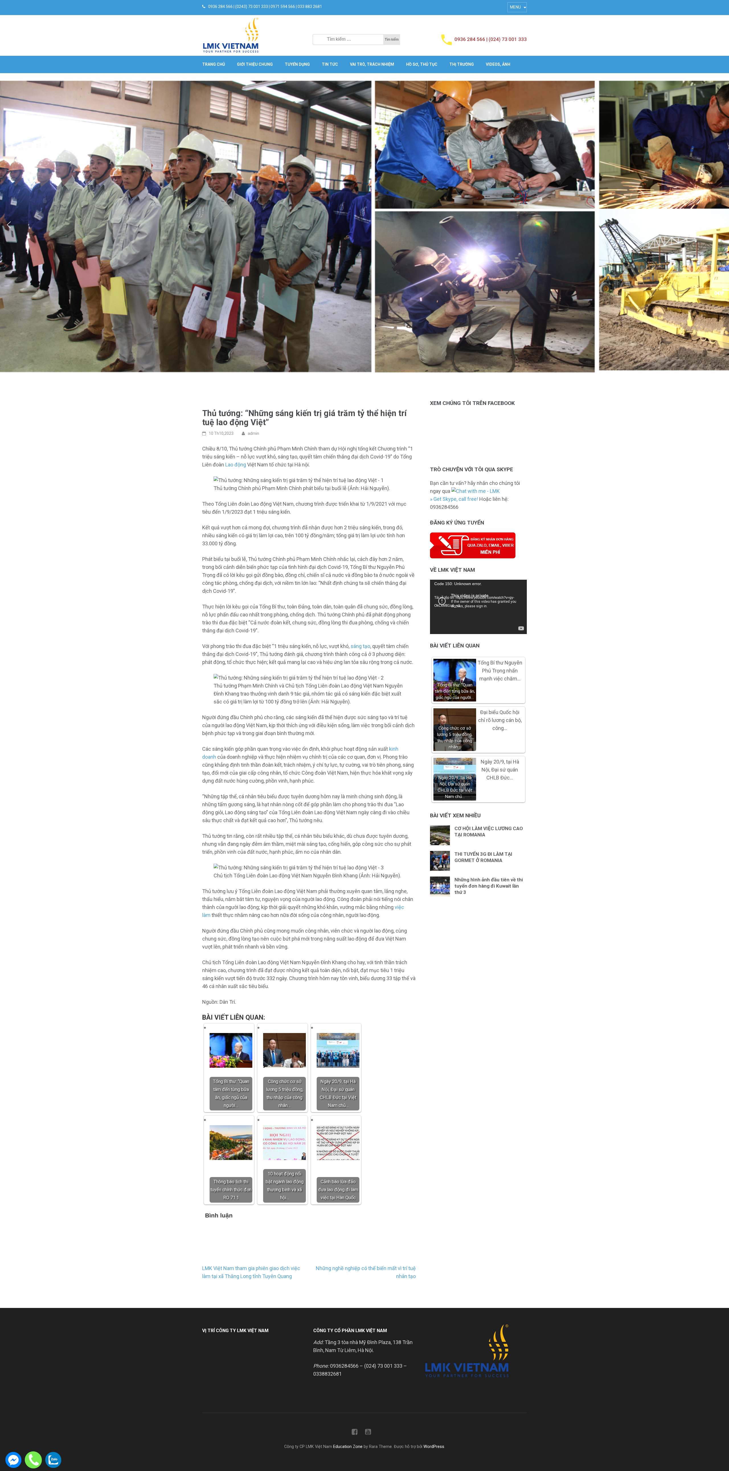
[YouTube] (368, 1433)
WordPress (433, 1446)
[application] (478, 607)
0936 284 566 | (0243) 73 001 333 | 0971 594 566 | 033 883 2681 (265, 6)
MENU (515, 7)
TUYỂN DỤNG (297, 64)
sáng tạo (360, 646)
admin (253, 433)
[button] (8, 224)
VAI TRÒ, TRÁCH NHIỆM (372, 64)
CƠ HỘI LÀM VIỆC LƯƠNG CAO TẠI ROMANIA (488, 832)
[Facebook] (355, 1433)
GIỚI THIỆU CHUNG (255, 64)
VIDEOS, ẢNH (498, 64)
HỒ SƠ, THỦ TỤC (421, 64)
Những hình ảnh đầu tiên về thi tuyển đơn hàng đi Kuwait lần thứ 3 (488, 886)
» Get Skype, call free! (454, 499)
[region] (364, 225)
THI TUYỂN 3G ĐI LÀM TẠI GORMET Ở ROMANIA (483, 857)
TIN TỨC (330, 64)
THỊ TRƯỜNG (461, 64)
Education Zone (348, 1446)
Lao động (235, 465)
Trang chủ (213, 64)
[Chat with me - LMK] (475, 491)
